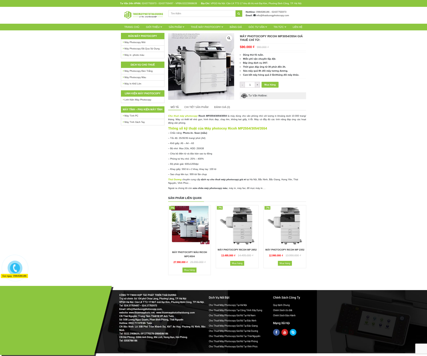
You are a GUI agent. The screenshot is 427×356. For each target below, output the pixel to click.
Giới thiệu (153, 27)
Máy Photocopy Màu (135, 77)
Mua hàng (270, 84)
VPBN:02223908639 (186, 3)
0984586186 (263, 12)
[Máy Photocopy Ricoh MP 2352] (284, 226)
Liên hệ (297, 27)
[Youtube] (284, 332)
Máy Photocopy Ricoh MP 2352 (284, 249)
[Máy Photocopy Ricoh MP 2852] (237, 226)
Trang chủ (131, 27)
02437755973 (149, 3)
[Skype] (293, 332)
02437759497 (166, 3)
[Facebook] (276, 332)
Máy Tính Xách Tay (134, 122)
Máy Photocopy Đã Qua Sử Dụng (142, 48)
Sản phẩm (175, 27)
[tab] (174, 107)
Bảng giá (236, 27)
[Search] (239, 13)
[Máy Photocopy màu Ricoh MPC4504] (189, 227)
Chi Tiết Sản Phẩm (196, 107)
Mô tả (175, 107)
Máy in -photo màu (134, 55)
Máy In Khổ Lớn (132, 83)
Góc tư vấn (257, 27)
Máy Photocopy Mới (134, 42)
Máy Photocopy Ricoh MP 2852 (237, 249)
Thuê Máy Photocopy (206, 27)
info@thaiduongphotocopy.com (272, 15)
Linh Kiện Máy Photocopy (137, 99)
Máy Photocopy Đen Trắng (138, 71)
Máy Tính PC (131, 115)
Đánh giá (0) (222, 107)
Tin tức (279, 27)
